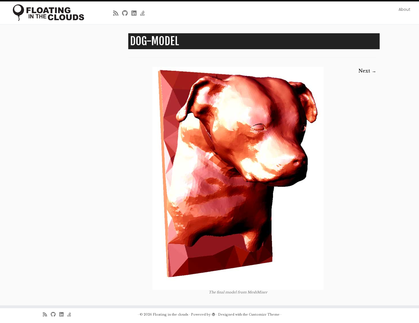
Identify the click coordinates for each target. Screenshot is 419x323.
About (404, 9)
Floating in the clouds (170, 314)
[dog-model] (238, 178)
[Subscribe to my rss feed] (117, 13)
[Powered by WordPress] (213, 313)
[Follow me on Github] (126, 13)
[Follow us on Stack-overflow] (144, 13)
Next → (367, 71)
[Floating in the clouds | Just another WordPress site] (48, 12)
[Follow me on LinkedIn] (135, 13)
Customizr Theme (264, 314)
